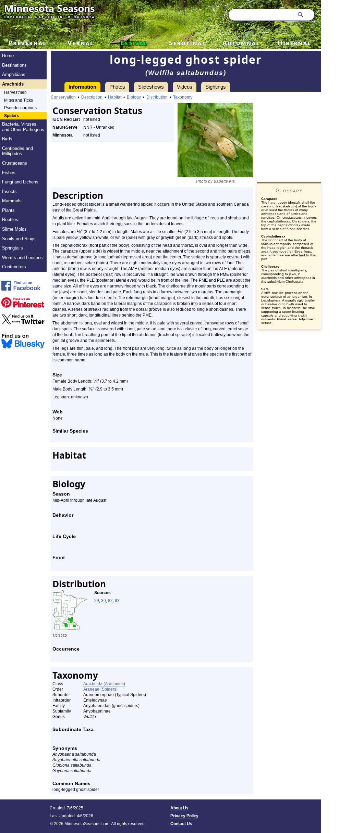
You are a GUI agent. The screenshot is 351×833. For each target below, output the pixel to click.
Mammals (12, 200)
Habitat (114, 97)
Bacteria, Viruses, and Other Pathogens (23, 126)
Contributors (14, 266)
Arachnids (13, 84)
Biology (134, 97)
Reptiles (10, 219)
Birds (7, 138)
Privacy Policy (184, 815)
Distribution (157, 97)
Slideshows (151, 87)
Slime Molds (14, 229)
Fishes (8, 172)
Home (8, 55)
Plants (8, 210)
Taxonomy (182, 97)
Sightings (215, 87)
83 (117, 600)
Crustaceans (14, 163)
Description (91, 97)
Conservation (63, 97)
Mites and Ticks (18, 100)
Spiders (11, 115)
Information (82, 87)
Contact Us (181, 823)
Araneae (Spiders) (100, 689)
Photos (117, 87)
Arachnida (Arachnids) (104, 683)
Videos (184, 87)
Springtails (12, 248)
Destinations (14, 65)
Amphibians (13, 74)
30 (103, 600)
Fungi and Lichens (20, 181)
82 (110, 600)
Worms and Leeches (22, 257)
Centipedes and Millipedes (17, 151)
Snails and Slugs (19, 238)
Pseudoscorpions (20, 107)
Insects (9, 191)
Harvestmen (15, 92)
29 (96, 600)
